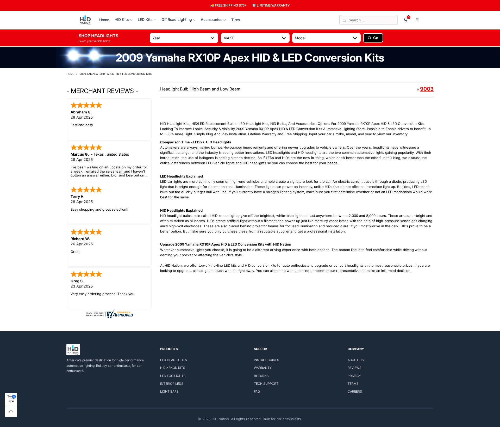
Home (104, 19)
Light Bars (169, 391)
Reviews (354, 368)
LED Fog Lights (173, 376)
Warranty (263, 368)
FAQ (257, 391)
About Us (356, 360)
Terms (353, 384)
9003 (427, 89)
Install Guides (266, 360)
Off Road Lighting (176, 19)
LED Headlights (173, 360)
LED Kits (145, 19)
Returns (261, 376)
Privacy (354, 376)
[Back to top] (11, 411)
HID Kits (122, 19)
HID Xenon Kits (172, 368)
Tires (235, 19)
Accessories (211, 19)
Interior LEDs (171, 384)
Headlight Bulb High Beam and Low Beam (200, 89)
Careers (355, 391)
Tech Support (266, 384)
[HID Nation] (85, 20)
